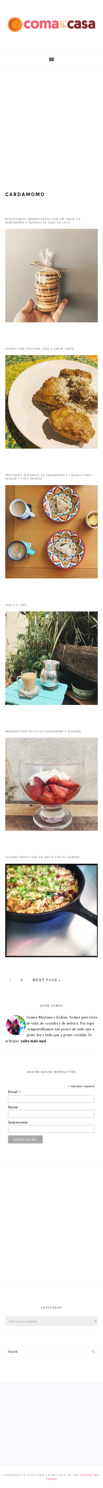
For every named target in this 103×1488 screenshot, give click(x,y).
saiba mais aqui (33, 1041)
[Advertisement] (51, 120)
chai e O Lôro (16, 605)
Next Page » (46, 980)
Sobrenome (18, 1122)
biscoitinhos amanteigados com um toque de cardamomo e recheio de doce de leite (43, 221)
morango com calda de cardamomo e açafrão (43, 731)
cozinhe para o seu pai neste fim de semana (42, 857)
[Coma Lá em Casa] (51, 35)
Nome (13, 1107)
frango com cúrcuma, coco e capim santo (39, 349)
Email (14, 1092)
